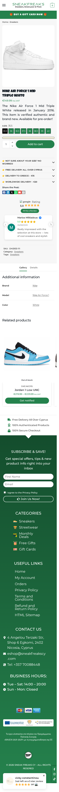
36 (11, 131)
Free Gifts (27, 543)
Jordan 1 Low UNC (27, 390)
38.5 (36, 131)
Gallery (23, 267)
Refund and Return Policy (26, 607)
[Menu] (6, 5)
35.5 (5, 131)
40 (48, 131)
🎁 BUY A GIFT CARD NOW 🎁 (28, 15)
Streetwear (28, 527)
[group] (28, 227)
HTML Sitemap (27, 615)
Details (34, 267)
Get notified (27, 400)
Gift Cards (27, 549)
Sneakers (14, 22)
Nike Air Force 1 (41, 295)
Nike (35, 285)
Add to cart (35, 144)
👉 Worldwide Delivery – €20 (19, 182)
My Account (25, 578)
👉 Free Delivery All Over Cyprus (22, 170)
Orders (20, 584)
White (36, 305)
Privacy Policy (26, 590)
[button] (51, 5)
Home (5, 22)
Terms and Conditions (24, 598)
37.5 (23, 131)
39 (42, 131)
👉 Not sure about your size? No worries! (21, 162)
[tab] (23, 267)
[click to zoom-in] (28, 56)
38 (30, 131)
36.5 (17, 131)
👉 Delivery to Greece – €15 (18, 176)
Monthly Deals (26, 535)
